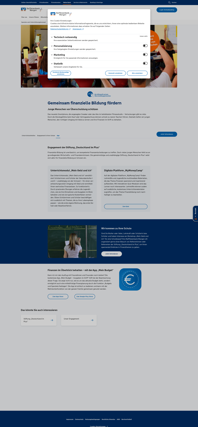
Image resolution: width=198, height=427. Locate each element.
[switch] (145, 45)
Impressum (77, 29)
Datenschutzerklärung (59, 29)
